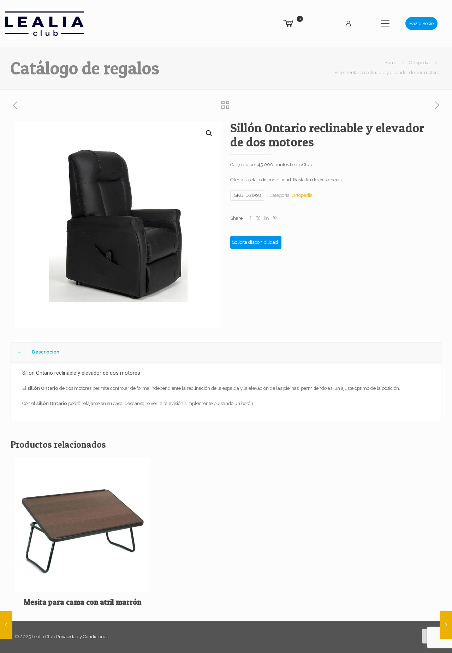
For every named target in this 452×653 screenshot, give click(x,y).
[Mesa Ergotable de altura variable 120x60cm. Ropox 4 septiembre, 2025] (446, 625)
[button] (209, 133)
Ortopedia (419, 62)
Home (391, 62)
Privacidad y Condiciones (82, 636)
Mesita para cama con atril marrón (82, 602)
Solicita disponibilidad (255, 242)
